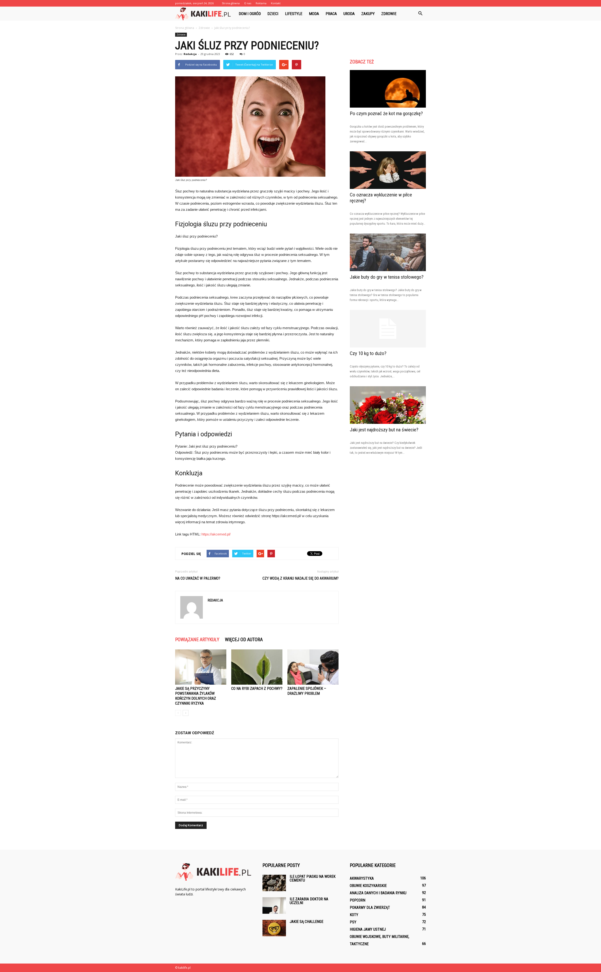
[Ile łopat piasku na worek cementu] (274, 883)
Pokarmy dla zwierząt (370, 907)
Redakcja (190, 54)
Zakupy (368, 13)
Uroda (349, 13)
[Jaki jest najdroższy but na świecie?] (388, 405)
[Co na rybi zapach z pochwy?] (256, 667)
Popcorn (357, 900)
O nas (247, 3)
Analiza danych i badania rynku (378, 893)
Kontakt (276, 3)
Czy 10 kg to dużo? (368, 353)
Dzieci (272, 13)
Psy (353, 922)
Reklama (261, 3)
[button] (420, 13)
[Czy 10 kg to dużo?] (388, 328)
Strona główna (231, 3)
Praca (331, 13)
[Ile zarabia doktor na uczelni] (274, 905)
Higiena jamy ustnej (368, 929)
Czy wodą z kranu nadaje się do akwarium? (300, 578)
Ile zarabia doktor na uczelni (309, 901)
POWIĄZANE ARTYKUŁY (197, 639)
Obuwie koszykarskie (368, 885)
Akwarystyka (362, 878)
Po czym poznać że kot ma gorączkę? (386, 113)
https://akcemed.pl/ (216, 534)
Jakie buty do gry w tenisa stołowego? (387, 277)
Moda (314, 13)
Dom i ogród (250, 13)
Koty (354, 915)
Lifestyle (293, 13)
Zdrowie (389, 13)
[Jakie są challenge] (274, 928)
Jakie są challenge (306, 921)
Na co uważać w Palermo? (197, 578)
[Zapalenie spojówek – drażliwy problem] (313, 667)
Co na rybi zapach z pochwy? (256, 688)
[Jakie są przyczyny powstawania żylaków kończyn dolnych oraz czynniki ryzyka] (200, 667)
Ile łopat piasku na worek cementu (312, 878)
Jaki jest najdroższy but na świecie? (384, 430)
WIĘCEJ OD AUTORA (244, 639)
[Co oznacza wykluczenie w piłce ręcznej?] (388, 170)
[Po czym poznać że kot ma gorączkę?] (388, 89)
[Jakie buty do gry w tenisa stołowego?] (388, 252)
